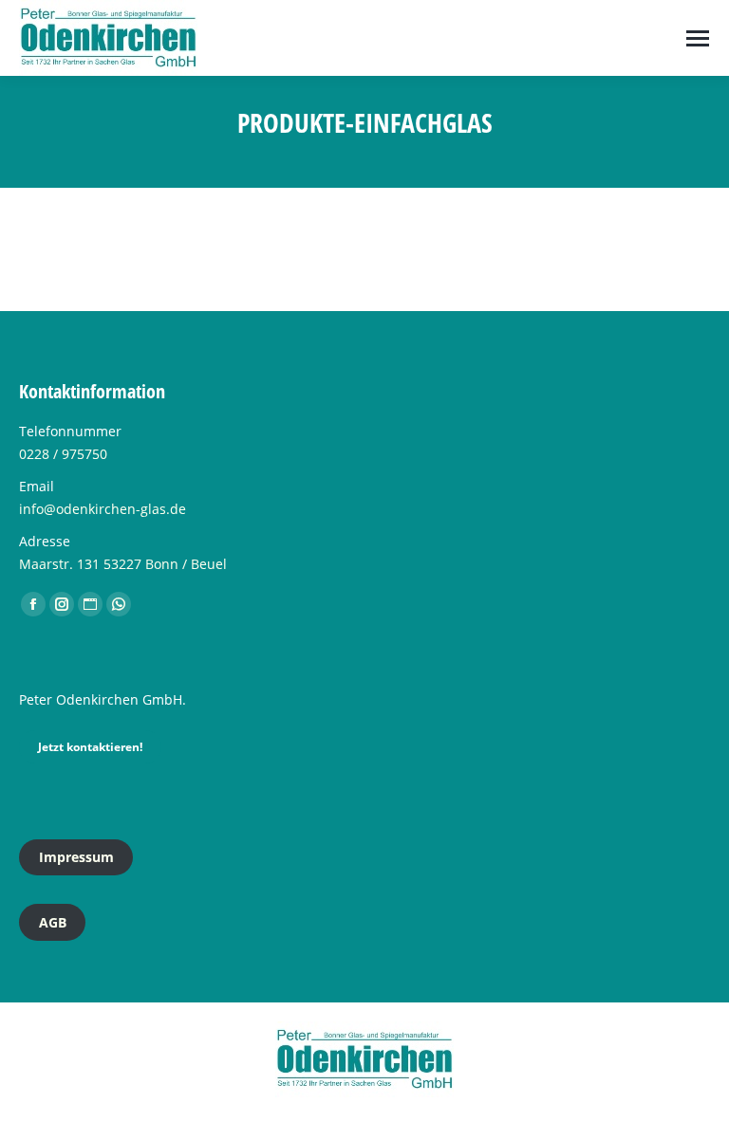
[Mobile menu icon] (697, 38)
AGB (52, 922)
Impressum (76, 857)
